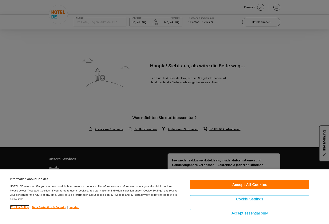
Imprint (74, 207)
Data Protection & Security (49, 207)
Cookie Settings (249, 199)
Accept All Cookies (249, 185)
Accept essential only (250, 213)
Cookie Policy (20, 207)
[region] (164, 196)
